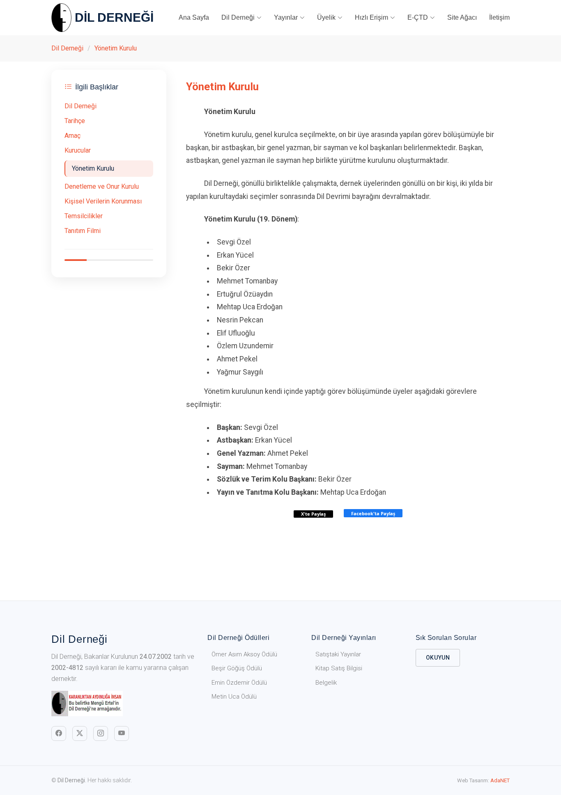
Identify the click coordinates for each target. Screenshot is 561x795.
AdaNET (500, 780)
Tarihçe (74, 121)
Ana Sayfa (194, 17)
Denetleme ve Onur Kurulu (101, 186)
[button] (241, 17)
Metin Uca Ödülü (234, 696)
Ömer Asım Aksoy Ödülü (244, 654)
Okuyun (438, 657)
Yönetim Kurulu (115, 48)
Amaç (72, 135)
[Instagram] (100, 733)
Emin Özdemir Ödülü (239, 682)
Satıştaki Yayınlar (338, 654)
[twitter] (79, 733)
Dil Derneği (67, 48)
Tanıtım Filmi (82, 231)
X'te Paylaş (313, 514)
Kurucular (77, 150)
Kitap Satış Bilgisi (338, 668)
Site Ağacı (462, 17)
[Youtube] (121, 733)
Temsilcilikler (83, 216)
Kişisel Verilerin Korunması (103, 201)
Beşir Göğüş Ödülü (237, 668)
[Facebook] (58, 733)
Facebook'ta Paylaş (373, 513)
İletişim (499, 17)
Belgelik (326, 682)
